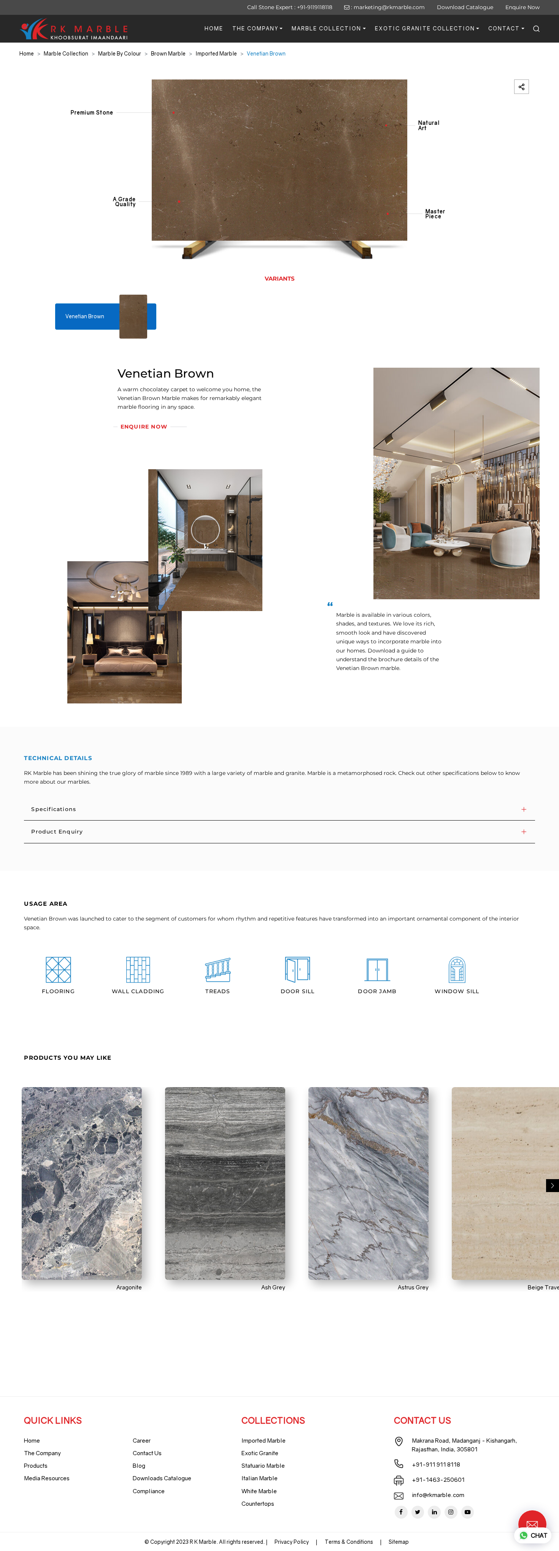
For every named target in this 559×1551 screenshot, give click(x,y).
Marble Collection (326, 28)
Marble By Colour (119, 53)
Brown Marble (168, 53)
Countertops (257, 1503)
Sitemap (399, 1541)
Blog (139, 1465)
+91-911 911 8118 (436, 1464)
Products (36, 1465)
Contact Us (147, 1452)
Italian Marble (259, 1478)
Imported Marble (216, 53)
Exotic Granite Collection (425, 28)
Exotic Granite (259, 1452)
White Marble (259, 1490)
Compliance (149, 1490)
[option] (280, 169)
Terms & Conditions (349, 1541)
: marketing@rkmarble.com (387, 7)
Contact (504, 28)
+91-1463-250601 (438, 1479)
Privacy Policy (292, 1541)
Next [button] (552, 1185)
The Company (255, 28)
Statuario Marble (263, 1465)
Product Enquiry (57, 832)
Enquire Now (522, 7)
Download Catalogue (465, 7)
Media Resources (47, 1478)
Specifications (53, 809)
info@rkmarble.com (438, 1494)
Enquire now (144, 427)
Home (214, 28)
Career (142, 1440)
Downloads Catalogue (162, 1478)
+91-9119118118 (314, 7)
